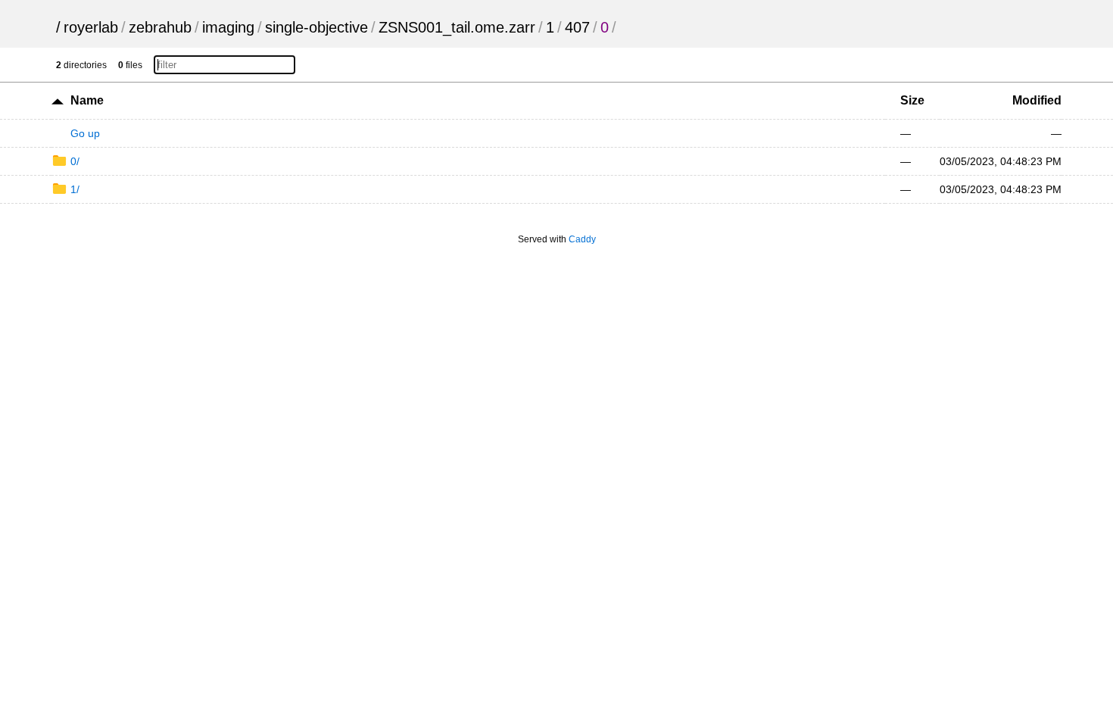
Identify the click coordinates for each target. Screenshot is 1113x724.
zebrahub (160, 27)
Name (87, 100)
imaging (228, 27)
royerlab (91, 27)
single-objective (316, 27)
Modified (1037, 100)
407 (577, 27)
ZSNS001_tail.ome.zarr (457, 27)
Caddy (582, 239)
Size (912, 100)
